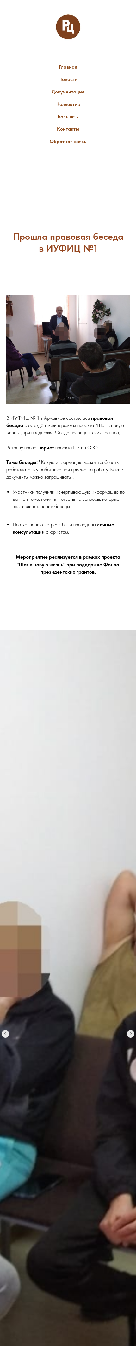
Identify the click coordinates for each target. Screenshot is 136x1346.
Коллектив (68, 104)
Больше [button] (66, 117)
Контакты (68, 129)
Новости (68, 79)
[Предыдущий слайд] (5, 1034)
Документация (68, 92)
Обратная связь (68, 141)
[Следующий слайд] (130, 1034)
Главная (68, 67)
